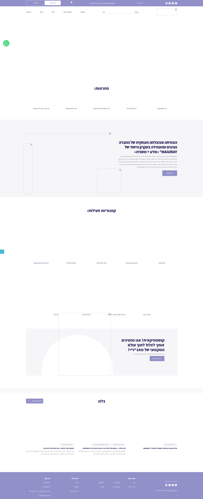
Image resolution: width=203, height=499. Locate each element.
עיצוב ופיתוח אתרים (172, 490)
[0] (68, 3)
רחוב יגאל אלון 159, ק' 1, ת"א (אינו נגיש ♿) (38, 491)
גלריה (77, 482)
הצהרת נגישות (75, 491)
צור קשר (28, 12)
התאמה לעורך (67, 12)
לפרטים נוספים (157, 358)
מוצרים (83, 12)
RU (137, 3)
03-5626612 (46, 482)
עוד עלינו (170, 173)
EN (144, 3)
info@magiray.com (44, 495)
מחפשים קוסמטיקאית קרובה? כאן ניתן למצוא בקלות (102, 3)
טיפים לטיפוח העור (170, 445)
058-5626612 (46, 487)
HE (140, 3)
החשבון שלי (117, 482)
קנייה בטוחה (131, 487)
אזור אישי (53, 3)
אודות (41, 12)
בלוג (53, 12)
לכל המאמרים (36, 401)
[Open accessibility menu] (2, 252)
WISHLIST (101, 482)
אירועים (76, 487)
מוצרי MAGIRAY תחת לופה (100, 445)
